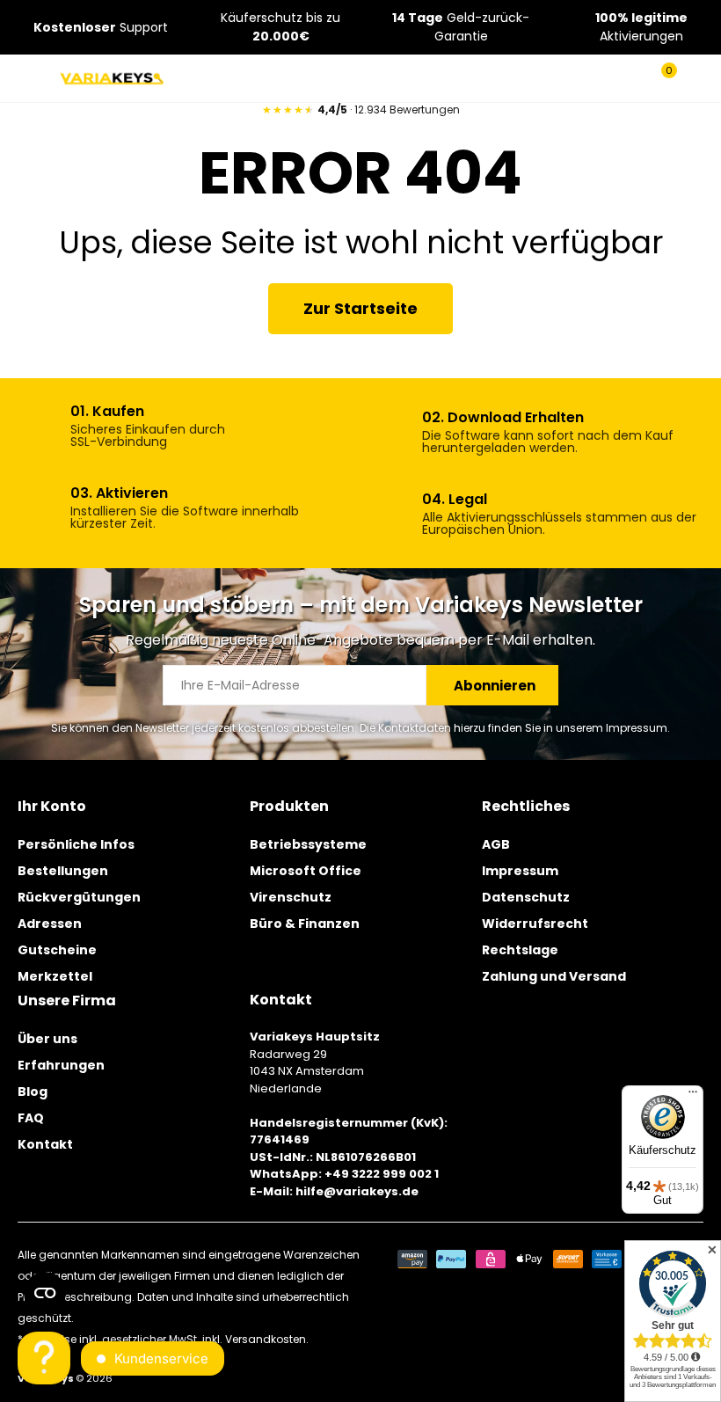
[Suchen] (631, 78)
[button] (360, 308)
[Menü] (692, 1095)
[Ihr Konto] (694, 78)
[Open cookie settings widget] (45, 1293)
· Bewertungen (361, 109)
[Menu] (28, 78)
